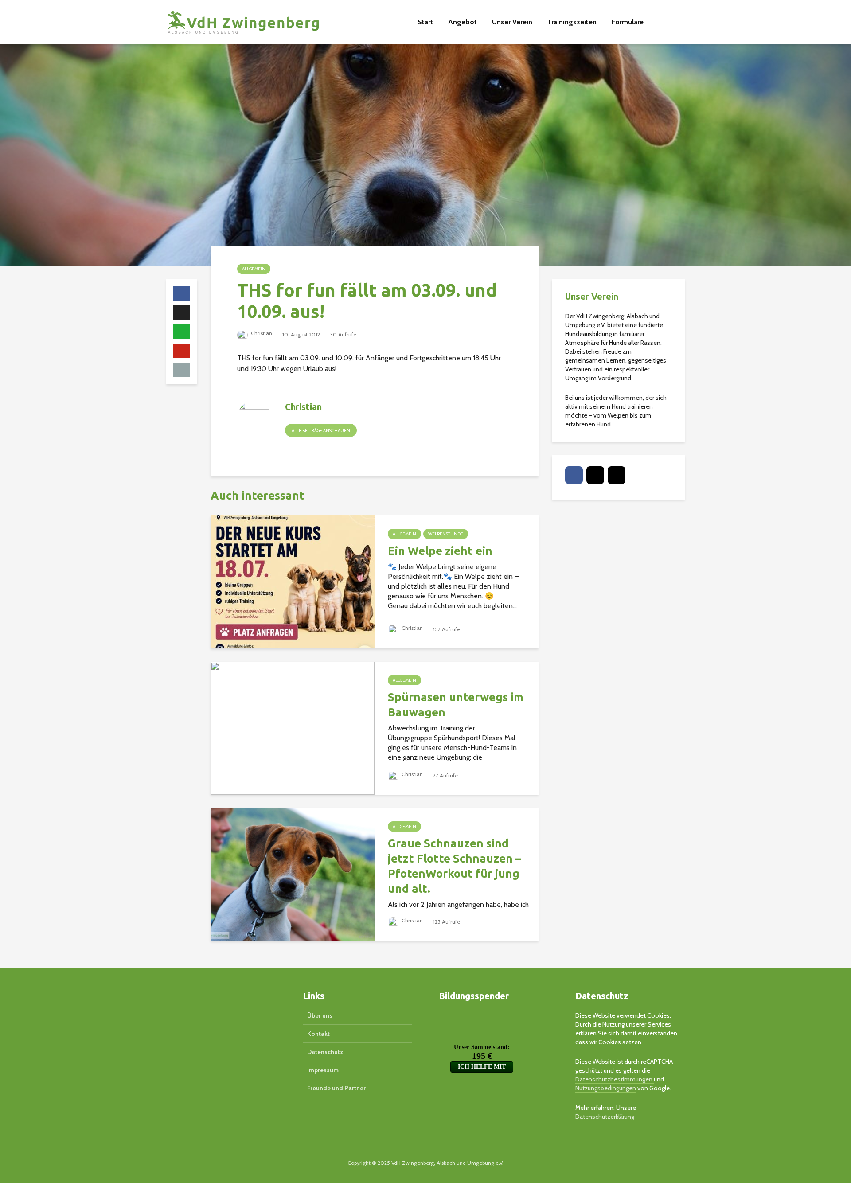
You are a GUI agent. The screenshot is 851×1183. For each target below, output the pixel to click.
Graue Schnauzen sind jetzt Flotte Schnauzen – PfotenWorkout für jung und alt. (454, 866)
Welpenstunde (445, 534)
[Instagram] (616, 475)
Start (425, 22)
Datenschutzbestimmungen (614, 1079)
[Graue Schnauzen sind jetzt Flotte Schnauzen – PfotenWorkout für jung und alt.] (293, 874)
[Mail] (595, 475)
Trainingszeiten (572, 22)
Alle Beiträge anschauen (321, 430)
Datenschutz (325, 1052)
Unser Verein (512, 22)
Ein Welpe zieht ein (440, 550)
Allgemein (253, 269)
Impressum (323, 1070)
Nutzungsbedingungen (605, 1088)
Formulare (628, 22)
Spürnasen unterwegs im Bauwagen (455, 704)
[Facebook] (574, 475)
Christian (261, 333)
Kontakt (318, 1034)
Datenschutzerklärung (604, 1117)
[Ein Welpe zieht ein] (293, 581)
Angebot (462, 22)
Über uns (319, 1015)
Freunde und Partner (336, 1088)
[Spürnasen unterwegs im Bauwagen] (293, 727)
